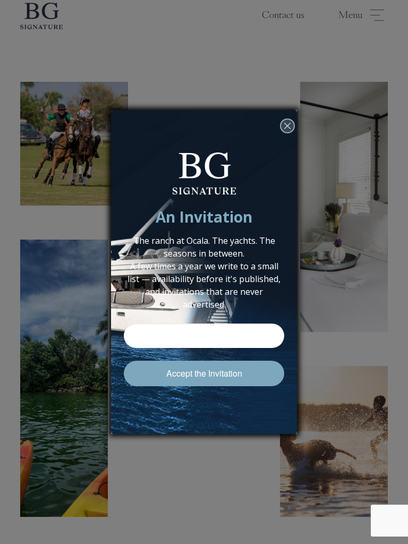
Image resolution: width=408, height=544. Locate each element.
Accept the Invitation (204, 373)
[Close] (287, 140)
